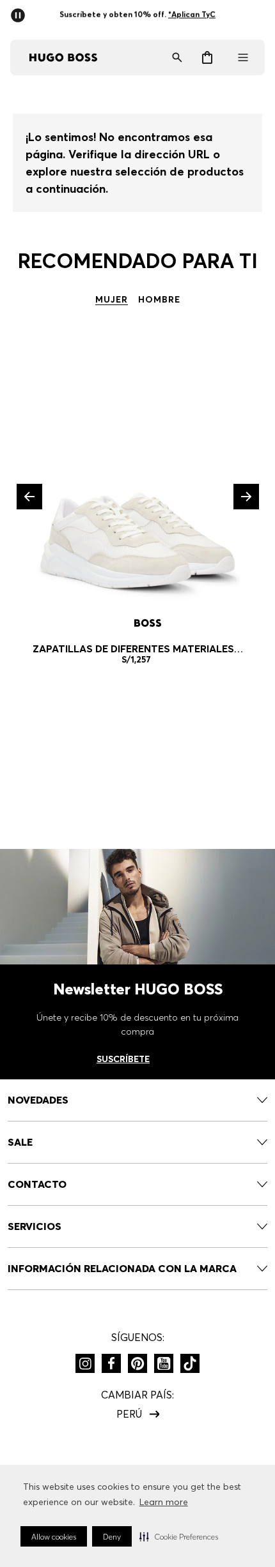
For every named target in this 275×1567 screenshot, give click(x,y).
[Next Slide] (246, 496)
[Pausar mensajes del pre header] (20, 11)
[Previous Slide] (29, 496)
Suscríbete (123, 1059)
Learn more (163, 1502)
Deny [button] (112, 1536)
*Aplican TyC (192, 14)
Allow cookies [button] (53, 1536)
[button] (179, 1536)
